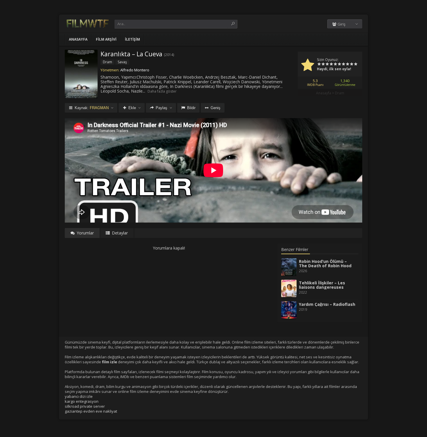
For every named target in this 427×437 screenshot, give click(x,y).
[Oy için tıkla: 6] (339, 64)
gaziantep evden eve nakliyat (91, 411)
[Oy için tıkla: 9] (351, 64)
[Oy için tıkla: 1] (319, 64)
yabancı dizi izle (79, 396)
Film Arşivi (106, 39)
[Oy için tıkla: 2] (323, 64)
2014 (169, 54)
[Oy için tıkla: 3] (327, 64)
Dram (339, 93)
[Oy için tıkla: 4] (331, 64)
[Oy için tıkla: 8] (347, 64)
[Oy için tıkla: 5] (335, 64)
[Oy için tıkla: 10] (356, 64)
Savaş (122, 61)
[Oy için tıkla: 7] (343, 64)
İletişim (132, 39)
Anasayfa (78, 39)
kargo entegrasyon (81, 401)
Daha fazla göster (162, 91)
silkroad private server (85, 406)
